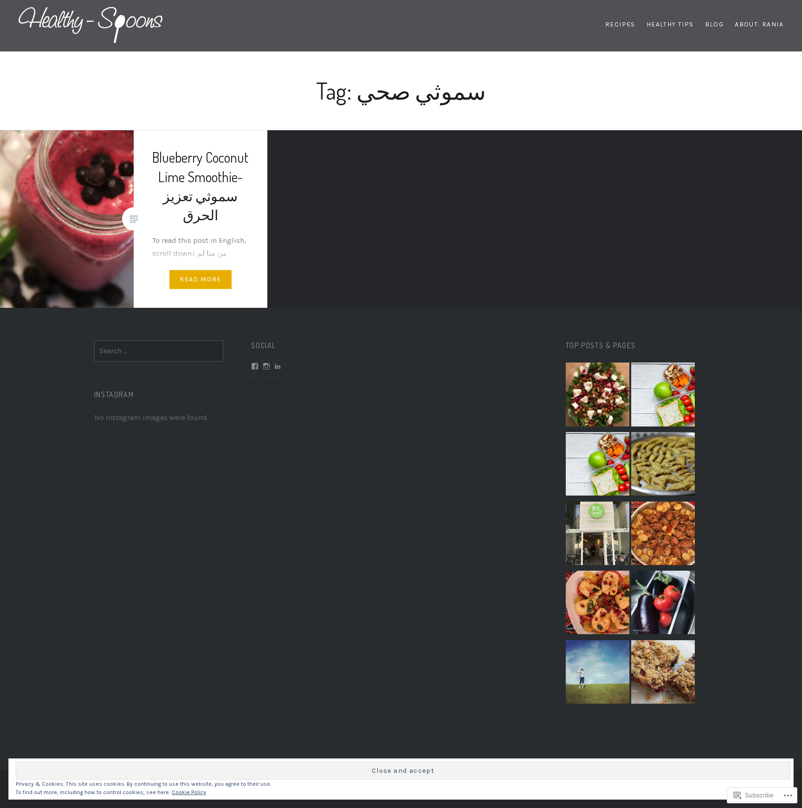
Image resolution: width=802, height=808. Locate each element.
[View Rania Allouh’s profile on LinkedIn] (277, 366)
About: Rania (759, 24)
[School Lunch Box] (663, 396)
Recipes (620, 24)
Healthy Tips (670, 24)
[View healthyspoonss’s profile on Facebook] (255, 366)
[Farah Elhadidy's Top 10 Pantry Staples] (597, 674)
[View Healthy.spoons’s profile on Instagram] (266, 366)
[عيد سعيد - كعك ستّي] (663, 466)
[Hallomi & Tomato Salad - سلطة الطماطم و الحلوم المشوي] (597, 604)
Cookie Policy (189, 792)
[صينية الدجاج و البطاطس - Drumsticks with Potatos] (663, 535)
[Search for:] (159, 350)
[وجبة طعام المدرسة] (597, 466)
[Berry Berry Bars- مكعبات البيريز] (663, 674)
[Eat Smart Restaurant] (597, 535)
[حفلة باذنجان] (663, 604)
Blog (714, 24)
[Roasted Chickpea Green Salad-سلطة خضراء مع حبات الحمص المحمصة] (597, 396)
